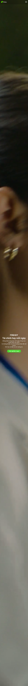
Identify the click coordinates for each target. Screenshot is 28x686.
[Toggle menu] (26, 2)
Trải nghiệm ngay (14, 351)
